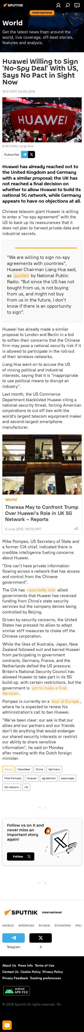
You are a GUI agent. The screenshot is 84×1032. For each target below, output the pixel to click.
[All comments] (7, 1025)
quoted (21, 275)
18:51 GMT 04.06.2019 (18, 91)
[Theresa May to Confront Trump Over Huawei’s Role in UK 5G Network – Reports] (42, 465)
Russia (44, 925)
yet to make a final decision (35, 690)
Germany (54, 769)
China (39, 769)
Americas (26, 925)
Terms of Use (44, 965)
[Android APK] (16, 991)
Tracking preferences (45, 978)
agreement (49, 778)
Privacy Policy (52, 972)
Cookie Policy (31, 972)
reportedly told (41, 590)
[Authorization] (58, 5)
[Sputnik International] (14, 7)
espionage (67, 778)
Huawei (31, 778)
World (11, 500)
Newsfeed (24, 769)
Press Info (25, 965)
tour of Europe (65, 701)
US (26, 787)
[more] (76, 528)
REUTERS (11, 146)
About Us (9, 965)
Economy (63, 925)
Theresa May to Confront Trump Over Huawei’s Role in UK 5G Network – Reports (41, 513)
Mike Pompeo (12, 778)
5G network (11, 787)
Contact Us (10, 972)
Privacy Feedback (15, 978)
